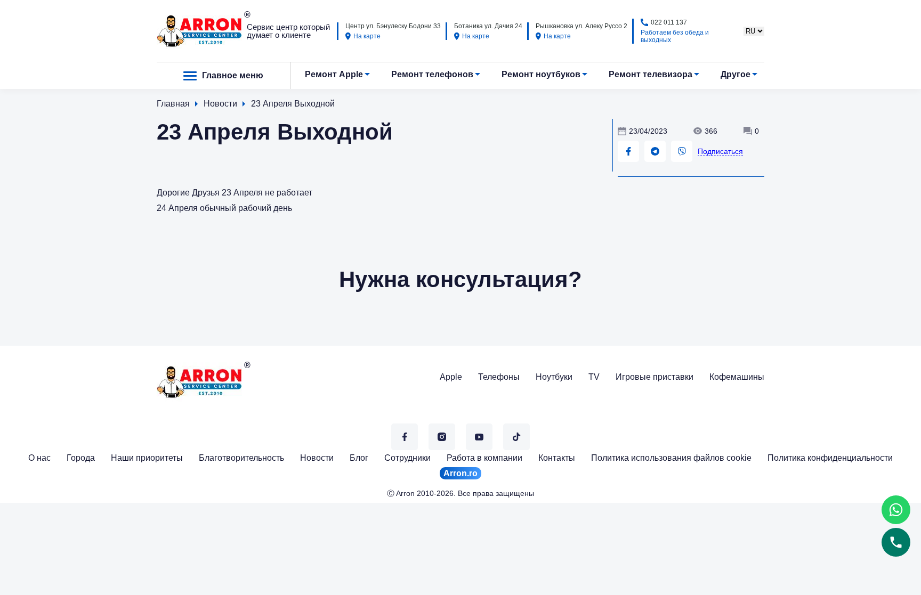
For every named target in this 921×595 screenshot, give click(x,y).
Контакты (556, 457)
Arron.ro (460, 473)
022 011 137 (669, 22)
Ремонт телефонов (432, 74)
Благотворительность (241, 457)
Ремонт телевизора (650, 74)
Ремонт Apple (334, 74)
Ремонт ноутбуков (541, 74)
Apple (451, 376)
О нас (39, 457)
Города (81, 457)
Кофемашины (736, 376)
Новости (317, 457)
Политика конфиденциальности (830, 457)
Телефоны (499, 376)
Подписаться (720, 151)
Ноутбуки (554, 376)
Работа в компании (484, 457)
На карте (367, 36)
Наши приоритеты (147, 457)
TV (594, 376)
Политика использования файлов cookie (671, 457)
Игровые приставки (654, 376)
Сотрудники (407, 457)
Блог (359, 457)
